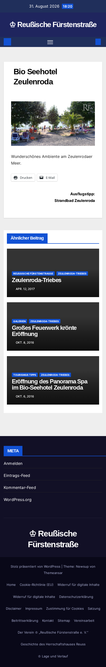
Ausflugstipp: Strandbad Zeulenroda (74, 197)
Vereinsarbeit (84, 620)
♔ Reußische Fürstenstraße (53, 24)
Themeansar (53, 573)
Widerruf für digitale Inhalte (78, 585)
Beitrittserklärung (25, 620)
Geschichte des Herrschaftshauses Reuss (53, 644)
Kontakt (48, 620)
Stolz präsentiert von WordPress (36, 566)
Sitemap (64, 620)
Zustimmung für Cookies (65, 608)
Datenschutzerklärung (76, 597)
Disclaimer (13, 608)
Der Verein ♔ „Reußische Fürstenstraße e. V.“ (53, 632)
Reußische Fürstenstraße (33, 273)
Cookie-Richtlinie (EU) (36, 585)
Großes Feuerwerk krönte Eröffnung (44, 330)
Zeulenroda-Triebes (72, 273)
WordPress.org (18, 499)
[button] (90, 41)
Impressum (33, 608)
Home (11, 585)
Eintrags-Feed (17, 475)
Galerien (19, 321)
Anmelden (13, 463)
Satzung (94, 608)
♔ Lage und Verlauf (53, 656)
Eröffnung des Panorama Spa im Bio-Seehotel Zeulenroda (49, 384)
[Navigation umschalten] (50, 42)
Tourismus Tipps (24, 374)
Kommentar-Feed (20, 487)
